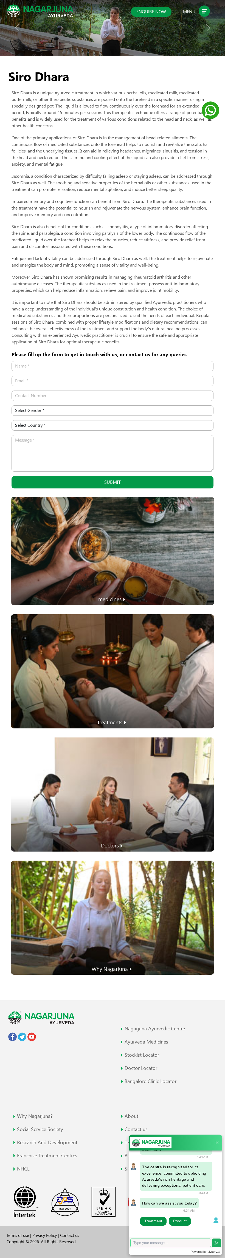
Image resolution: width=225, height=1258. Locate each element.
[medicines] (112, 550)
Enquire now (151, 11)
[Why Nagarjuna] (112, 917)
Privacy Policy (45, 1235)
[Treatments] (112, 670)
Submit (112, 482)
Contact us (69, 1235)
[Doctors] (112, 793)
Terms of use (18, 1235)
